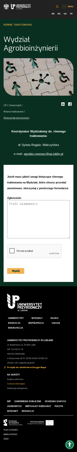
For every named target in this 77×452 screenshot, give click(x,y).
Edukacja (14, 323)
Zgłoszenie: (14, 197)
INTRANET (12, 411)
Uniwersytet (15, 105)
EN (53, 14)
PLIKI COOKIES (11, 430)
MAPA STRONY (10, 434)
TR (71, 14)
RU (59, 14)
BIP (9, 401)
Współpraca (36, 323)
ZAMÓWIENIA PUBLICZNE (27, 401)
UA (65, 14)
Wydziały (37, 318)
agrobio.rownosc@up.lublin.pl (43, 154)
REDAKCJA (28, 411)
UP (5, 105)
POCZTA (59, 406)
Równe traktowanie (13, 111)
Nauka (54, 318)
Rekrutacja (15, 328)
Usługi (56, 323)
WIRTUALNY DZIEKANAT (38, 406)
